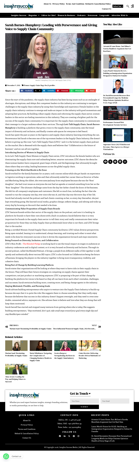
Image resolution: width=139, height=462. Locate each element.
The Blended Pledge (31, 243)
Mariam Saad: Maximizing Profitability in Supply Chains (16, 354)
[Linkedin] (120, 162)
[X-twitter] (110, 162)
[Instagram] (125, 162)
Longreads (104, 15)
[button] (127, 6)
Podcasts (81, 15)
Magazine (33, 15)
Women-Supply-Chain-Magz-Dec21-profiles (39, 85)
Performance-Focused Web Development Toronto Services (115, 123)
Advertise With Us (120, 15)
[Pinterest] (115, 162)
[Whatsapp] (6, 456)
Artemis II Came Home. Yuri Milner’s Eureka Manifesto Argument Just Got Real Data (117, 48)
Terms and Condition (75, 4)
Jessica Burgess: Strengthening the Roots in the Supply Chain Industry (64, 355)
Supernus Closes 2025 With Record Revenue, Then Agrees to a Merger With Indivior (116, 147)
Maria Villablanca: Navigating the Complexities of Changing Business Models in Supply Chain (41, 357)
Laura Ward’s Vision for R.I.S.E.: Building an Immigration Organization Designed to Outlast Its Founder (117, 73)
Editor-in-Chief (48, 15)
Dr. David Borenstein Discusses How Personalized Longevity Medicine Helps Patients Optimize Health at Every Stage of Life (116, 99)
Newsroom (92, 15)
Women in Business (66, 15)
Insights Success (18, 15)
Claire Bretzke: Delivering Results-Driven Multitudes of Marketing (89, 355)
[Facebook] (105, 162)
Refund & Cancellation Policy (98, 4)
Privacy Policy (59, 4)
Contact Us (106, 9)
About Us (47, 4)
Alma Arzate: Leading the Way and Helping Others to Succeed (15, 379)
